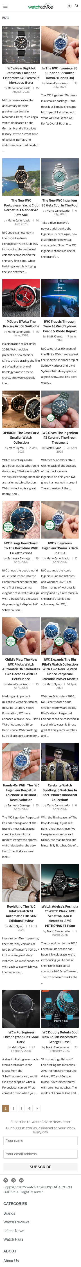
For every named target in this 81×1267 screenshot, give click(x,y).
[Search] (76, 5)
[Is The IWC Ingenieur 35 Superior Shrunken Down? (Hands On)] (60, 45)
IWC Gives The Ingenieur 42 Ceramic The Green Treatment (60, 437)
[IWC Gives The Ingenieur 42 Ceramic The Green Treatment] (60, 409)
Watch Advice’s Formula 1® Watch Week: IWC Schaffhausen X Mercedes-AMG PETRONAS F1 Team (60, 916)
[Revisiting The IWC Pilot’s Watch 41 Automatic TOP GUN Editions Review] (21, 883)
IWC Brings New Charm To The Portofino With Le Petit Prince (21, 548)
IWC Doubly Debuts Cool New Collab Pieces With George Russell (60, 1037)
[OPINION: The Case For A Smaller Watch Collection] (21, 409)
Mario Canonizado (19, 88)
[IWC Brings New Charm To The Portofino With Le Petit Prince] (21, 520)
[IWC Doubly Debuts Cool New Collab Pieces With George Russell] (60, 1009)
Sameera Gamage (18, 558)
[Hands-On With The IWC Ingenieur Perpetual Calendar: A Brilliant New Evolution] (21, 762)
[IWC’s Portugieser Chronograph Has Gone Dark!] (21, 1009)
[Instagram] (13, 1180)
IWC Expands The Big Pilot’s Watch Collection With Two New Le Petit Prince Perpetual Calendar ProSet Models (60, 669)
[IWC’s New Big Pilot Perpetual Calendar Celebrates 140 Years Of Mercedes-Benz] (21, 45)
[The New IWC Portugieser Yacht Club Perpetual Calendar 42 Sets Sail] (21, 177)
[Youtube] (21, 1180)
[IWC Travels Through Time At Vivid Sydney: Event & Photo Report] (60, 298)
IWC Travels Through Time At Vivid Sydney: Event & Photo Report (60, 326)
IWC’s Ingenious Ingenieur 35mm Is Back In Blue (60, 548)
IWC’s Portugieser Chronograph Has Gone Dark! (21, 1037)
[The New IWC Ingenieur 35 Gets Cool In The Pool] (60, 177)
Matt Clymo (54, 336)
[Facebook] (5, 1180)
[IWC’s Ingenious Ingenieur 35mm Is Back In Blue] (60, 520)
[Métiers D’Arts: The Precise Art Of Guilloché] (21, 298)
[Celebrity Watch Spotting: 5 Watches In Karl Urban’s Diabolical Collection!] (60, 762)
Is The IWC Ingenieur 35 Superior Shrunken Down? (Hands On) (60, 73)
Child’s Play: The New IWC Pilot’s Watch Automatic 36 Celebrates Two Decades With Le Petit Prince (21, 669)
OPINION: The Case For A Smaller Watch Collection (21, 437)
